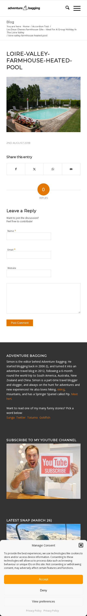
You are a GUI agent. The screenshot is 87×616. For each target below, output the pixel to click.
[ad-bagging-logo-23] (36, 8)
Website (11, 267)
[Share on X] (34, 169)
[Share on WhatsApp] (53, 169)
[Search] (65, 8)
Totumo (32, 417)
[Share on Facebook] (16, 169)
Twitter (20, 417)
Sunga (10, 417)
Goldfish (44, 417)
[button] (81, 545)
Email (11, 249)
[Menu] (75, 8)
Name (11, 231)
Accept (43, 579)
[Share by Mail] (71, 169)
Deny (43, 590)
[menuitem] (65, 8)
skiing (61, 389)
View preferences (43, 601)
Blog (10, 22)
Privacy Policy (33, 610)
